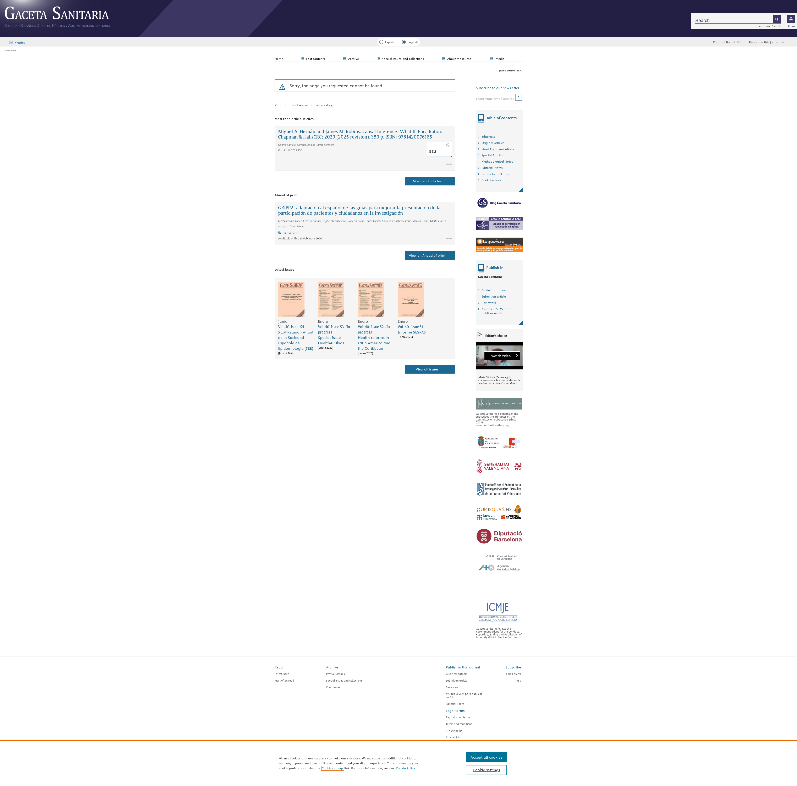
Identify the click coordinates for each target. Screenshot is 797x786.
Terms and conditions (459, 724)
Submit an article (494, 296)
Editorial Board (724, 42)
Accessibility (453, 737)
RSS (518, 680)
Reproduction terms (458, 717)
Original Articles (493, 143)
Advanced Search (770, 26)
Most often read (284, 680)
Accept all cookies (486, 757)
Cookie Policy (405, 768)
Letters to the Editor (496, 174)
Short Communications (498, 149)
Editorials (488, 137)
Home (279, 59)
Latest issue (10, 50)
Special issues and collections (344, 680)
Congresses (333, 687)
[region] (398, 763)
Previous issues (335, 674)
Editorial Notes (492, 168)
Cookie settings (332, 768)
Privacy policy (454, 730)
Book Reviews (491, 180)
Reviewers (489, 303)
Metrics (20, 42)
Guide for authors (494, 290)
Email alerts (513, 674)
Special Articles (492, 155)
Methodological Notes (497, 161)
